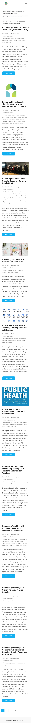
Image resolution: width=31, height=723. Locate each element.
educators (24, 194)
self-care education (12, 123)
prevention (4, 123)
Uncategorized (8, 36)
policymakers (5, 201)
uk (26, 665)
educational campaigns (16, 194)
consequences (5, 194)
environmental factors (7, 117)
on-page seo (23, 121)
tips (9, 272)
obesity (19, 200)
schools (14, 665)
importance (20, 270)
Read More (8, 73)
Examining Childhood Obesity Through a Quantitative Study (15, 29)
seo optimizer (11, 483)
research (4, 426)
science (18, 665)
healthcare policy (6, 340)
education (13, 115)
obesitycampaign (15, 33)
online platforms (21, 663)
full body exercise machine (9, 119)
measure (8, 543)
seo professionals (11, 426)
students (4, 603)
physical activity (13, 40)
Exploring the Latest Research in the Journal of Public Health (13, 411)
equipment (13, 663)
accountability (8, 270)
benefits (15, 270)
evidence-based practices (20, 117)
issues (3, 543)
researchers (18, 201)
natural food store (12, 200)
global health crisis (11, 197)
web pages (9, 42)
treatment (20, 123)
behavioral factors (9, 191)
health (6, 420)
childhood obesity (9, 38)
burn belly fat (8, 422)
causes (17, 191)
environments (22, 338)
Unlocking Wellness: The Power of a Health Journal (13, 260)
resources (8, 665)
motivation (4, 272)
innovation (4, 200)
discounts (7, 115)
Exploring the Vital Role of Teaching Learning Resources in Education (15, 327)
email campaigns (20, 115)
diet (16, 38)
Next (19, 710)
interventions (5, 40)
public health (12, 420)
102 (15, 710)
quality (3, 665)
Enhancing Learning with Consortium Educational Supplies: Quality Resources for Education (14, 651)
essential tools (20, 38)
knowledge (17, 424)
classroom (8, 481)
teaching (10, 342)
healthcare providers (7, 121)
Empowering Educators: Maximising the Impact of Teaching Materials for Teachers (13, 469)
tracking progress (15, 272)
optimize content (21, 340)
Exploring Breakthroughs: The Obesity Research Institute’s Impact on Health (14, 104)
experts (15, 196)
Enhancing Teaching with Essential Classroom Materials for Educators (13, 528)
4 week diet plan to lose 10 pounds (14, 539)
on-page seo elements (16, 543)
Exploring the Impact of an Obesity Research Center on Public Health (14, 181)
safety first (4, 342)
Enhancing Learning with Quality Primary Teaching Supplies (13, 590)
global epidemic (20, 119)
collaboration (22, 191)
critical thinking (9, 338)
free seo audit (20, 541)
